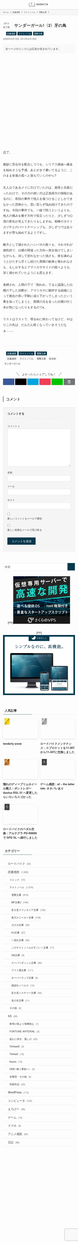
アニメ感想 (18, 1134)
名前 (9, 472)
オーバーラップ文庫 (24, 977)
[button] (8, 382)
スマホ (14, 1125)
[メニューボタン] (4, 4)
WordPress (18, 1092)
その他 (15, 1008)
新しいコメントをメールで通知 (24, 518)
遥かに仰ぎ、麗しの (23, 1039)
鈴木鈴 (52, 358)
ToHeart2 (16, 1046)
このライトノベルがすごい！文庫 (32, 947)
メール (11, 486)
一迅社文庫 (20, 940)
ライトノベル (25, 33)
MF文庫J (19, 902)
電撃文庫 (38, 33)
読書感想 (11, 33)
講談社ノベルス (22, 985)
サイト (11, 500)
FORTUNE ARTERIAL (24, 1031)
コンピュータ (20, 1101)
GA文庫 (17, 955)
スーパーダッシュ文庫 (26, 962)
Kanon (15, 1061)
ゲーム (15, 1117)
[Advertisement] (39, 98)
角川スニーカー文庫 (26, 917)
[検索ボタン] (73, 4)
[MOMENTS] (39, 4)
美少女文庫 (20, 1000)
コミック (17, 879)
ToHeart (16, 1054)
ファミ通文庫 (22, 970)
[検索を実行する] (71, 567)
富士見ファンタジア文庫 (28, 910)
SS (13, 1016)
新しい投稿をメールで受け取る (24, 530)
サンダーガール (12, 363)
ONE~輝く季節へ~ (22, 1069)
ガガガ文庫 (20, 925)
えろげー (16, 1109)
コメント (13, 426)
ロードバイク (19, 863)
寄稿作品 (17, 1084)
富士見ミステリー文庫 (26, 993)
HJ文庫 (18, 932)
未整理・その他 (20, 1076)
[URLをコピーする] (69, 382)
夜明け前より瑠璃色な (24, 1024)
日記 (14, 1142)
